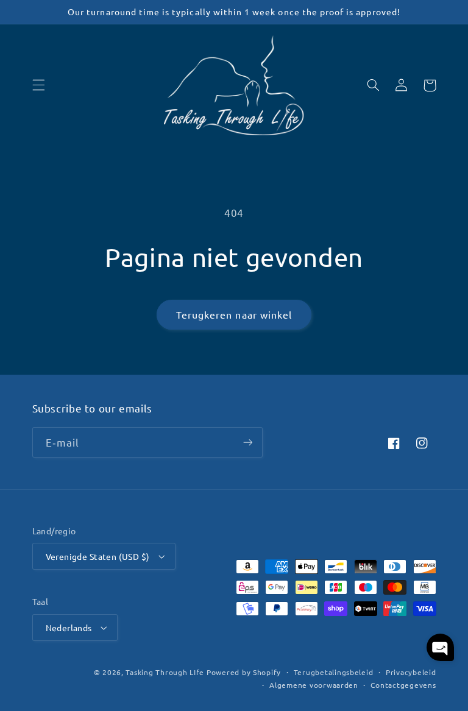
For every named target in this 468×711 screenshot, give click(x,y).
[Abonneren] (247, 442)
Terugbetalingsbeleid (334, 672)
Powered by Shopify (244, 672)
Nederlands (69, 627)
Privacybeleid (411, 672)
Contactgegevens (403, 685)
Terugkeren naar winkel (234, 314)
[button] (38, 85)
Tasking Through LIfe (165, 672)
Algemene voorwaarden (313, 685)
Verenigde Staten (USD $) (98, 556)
